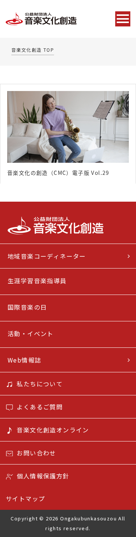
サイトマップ (25, 498)
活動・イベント (31, 333)
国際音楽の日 (27, 307)
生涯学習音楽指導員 (37, 280)
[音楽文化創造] (56, 19)
